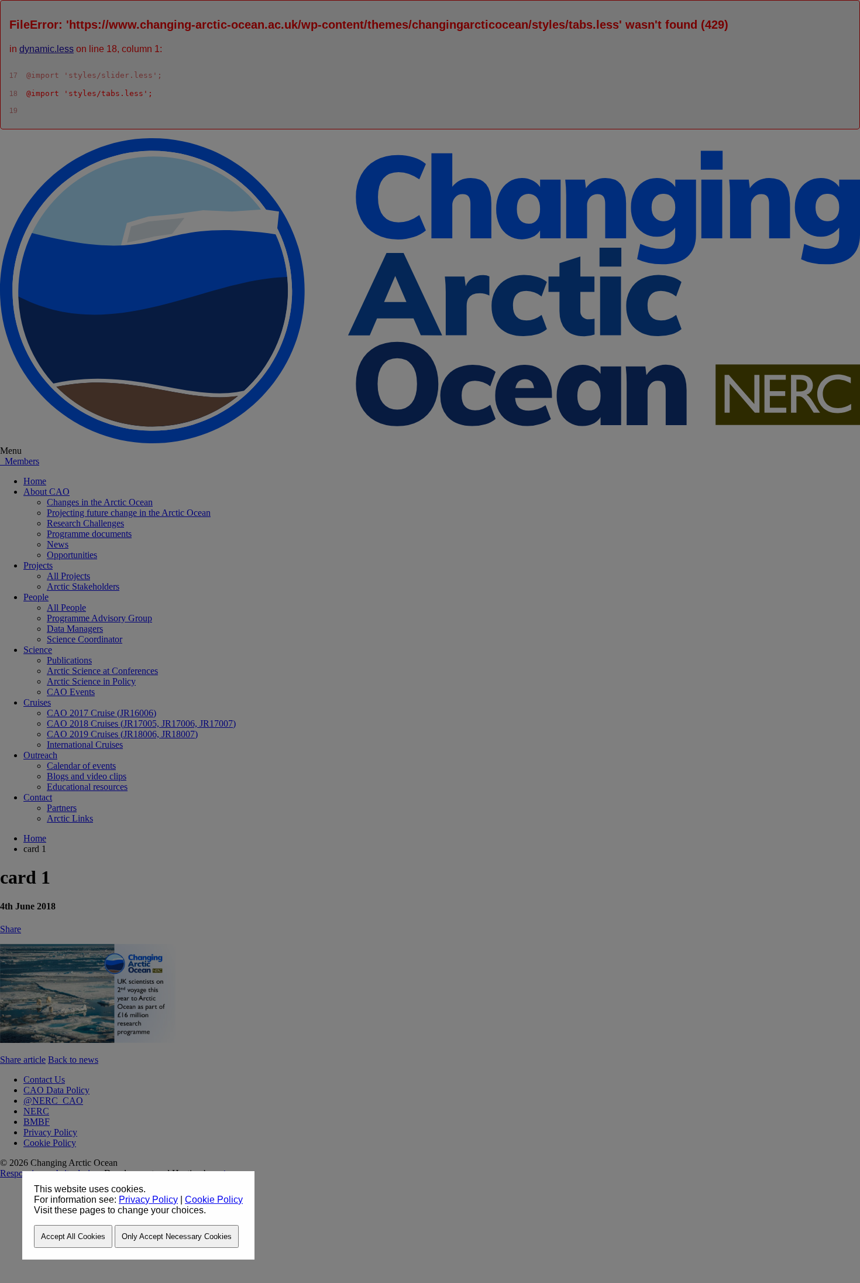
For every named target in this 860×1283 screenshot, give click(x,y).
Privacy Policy (148, 1200)
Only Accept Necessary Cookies (177, 1236)
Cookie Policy (214, 1200)
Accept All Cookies (73, 1236)
